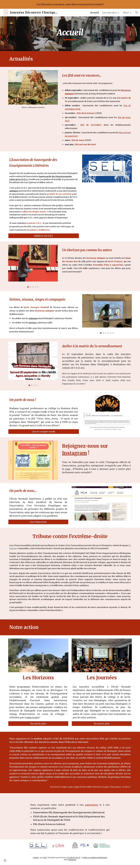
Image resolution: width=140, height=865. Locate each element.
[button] (136, 12)
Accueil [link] (94, 12)
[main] (70, 33)
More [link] (126, 12)
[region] (70, 4)
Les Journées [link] (109, 12)
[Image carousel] (33, 266)
